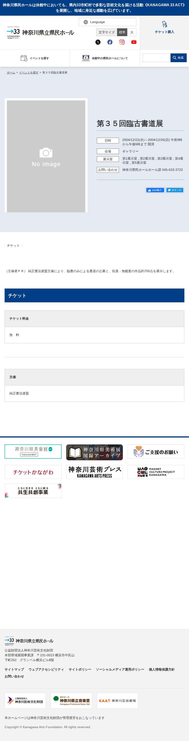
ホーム (11, 72)
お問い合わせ (14, 676)
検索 (181, 57)
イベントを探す (28, 72)
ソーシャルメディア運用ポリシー (120, 669)
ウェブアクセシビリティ (46, 669)
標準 (122, 32)
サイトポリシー (80, 669)
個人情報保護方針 (162, 669)
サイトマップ (14, 669)
